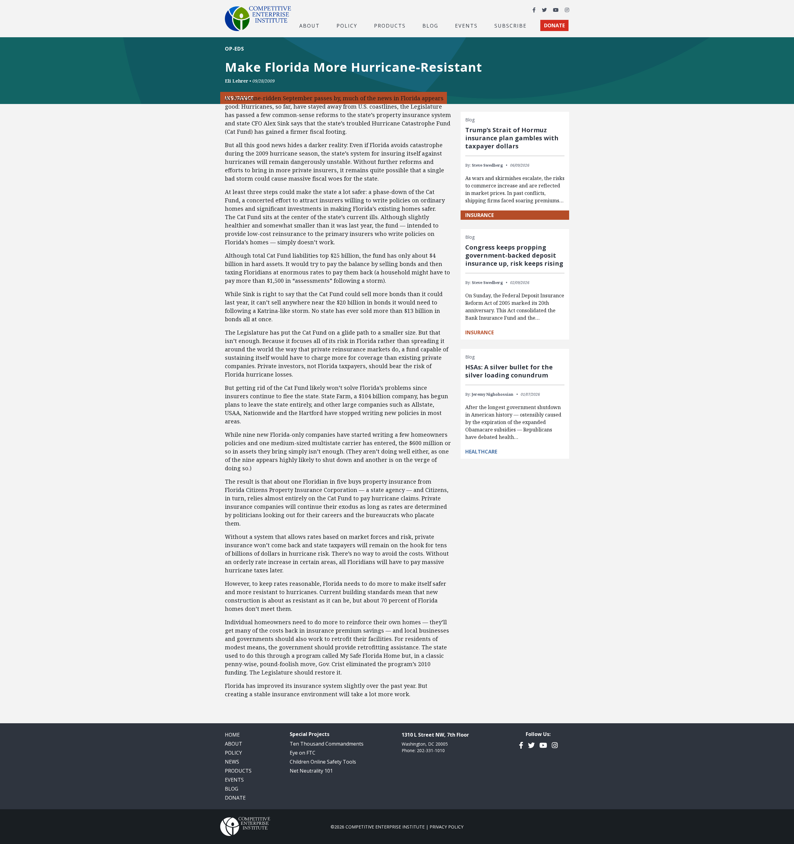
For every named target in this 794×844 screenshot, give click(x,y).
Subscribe (510, 25)
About (233, 743)
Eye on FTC (302, 752)
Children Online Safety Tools (323, 761)
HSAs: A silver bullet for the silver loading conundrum (509, 371)
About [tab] (309, 25)
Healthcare (481, 451)
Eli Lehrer (236, 81)
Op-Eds (234, 48)
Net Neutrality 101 (311, 770)
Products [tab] (390, 25)
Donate (235, 797)
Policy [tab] (347, 25)
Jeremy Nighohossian (492, 394)
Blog (430, 25)
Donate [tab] (554, 25)
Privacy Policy (446, 827)
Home (232, 734)
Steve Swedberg (487, 165)
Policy (233, 752)
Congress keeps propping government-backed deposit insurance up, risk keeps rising (514, 255)
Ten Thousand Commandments (327, 743)
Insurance (479, 215)
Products (238, 770)
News (232, 761)
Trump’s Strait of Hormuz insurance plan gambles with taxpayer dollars (512, 138)
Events (466, 25)
